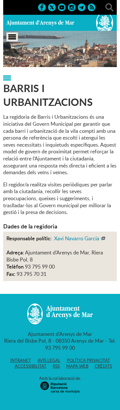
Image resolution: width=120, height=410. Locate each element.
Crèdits (103, 366)
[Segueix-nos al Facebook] (42, 6)
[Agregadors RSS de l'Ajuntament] (91, 6)
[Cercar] (109, 6)
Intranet (20, 360)
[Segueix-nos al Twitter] (52, 6)
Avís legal (48, 360)
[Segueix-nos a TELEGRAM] (81, 6)
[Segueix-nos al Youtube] (62, 6)
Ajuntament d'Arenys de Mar (40, 23)
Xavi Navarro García (77, 238)
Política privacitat (88, 360)
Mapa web (77, 366)
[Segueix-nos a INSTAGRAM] (72, 6)
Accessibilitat (30, 366)
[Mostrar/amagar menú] (12, 36)
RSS (56, 366)
